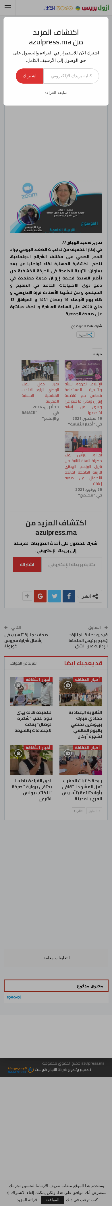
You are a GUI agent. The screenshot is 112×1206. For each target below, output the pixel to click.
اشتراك (29, 75)
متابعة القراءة (56, 92)
